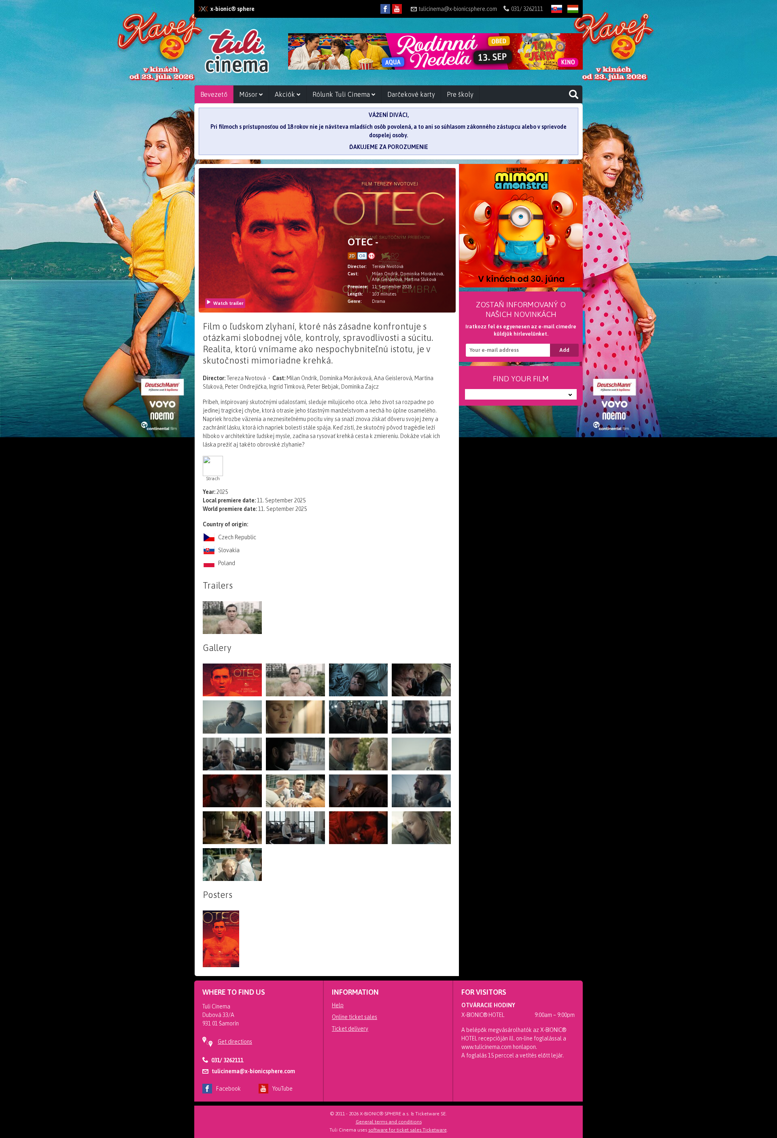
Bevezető (213, 94)
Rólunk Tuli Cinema (342, 94)
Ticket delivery (350, 1028)
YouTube (282, 1088)
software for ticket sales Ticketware (407, 1130)
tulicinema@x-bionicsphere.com (457, 9)
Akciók (286, 94)
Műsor (249, 94)
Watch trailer (228, 303)
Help (338, 1005)
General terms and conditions (389, 1122)
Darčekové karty (411, 94)
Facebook (228, 1088)
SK (553, 22)
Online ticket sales (354, 1017)
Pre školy (460, 94)
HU (570, 22)
